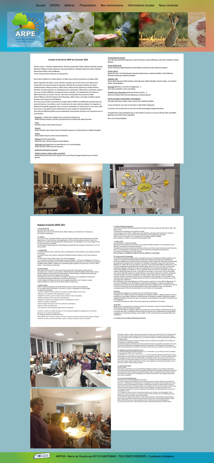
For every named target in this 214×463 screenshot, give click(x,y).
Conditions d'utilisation (161, 456)
